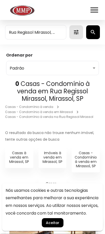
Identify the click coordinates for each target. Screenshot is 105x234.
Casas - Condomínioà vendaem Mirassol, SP (86, 159)
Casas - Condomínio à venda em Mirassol (39, 112)
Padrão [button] (17, 68)
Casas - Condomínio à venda (29, 107)
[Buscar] (93, 32)
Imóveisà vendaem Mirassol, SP (52, 157)
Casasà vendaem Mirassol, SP (19, 157)
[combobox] (35, 32)
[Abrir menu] (94, 10)
